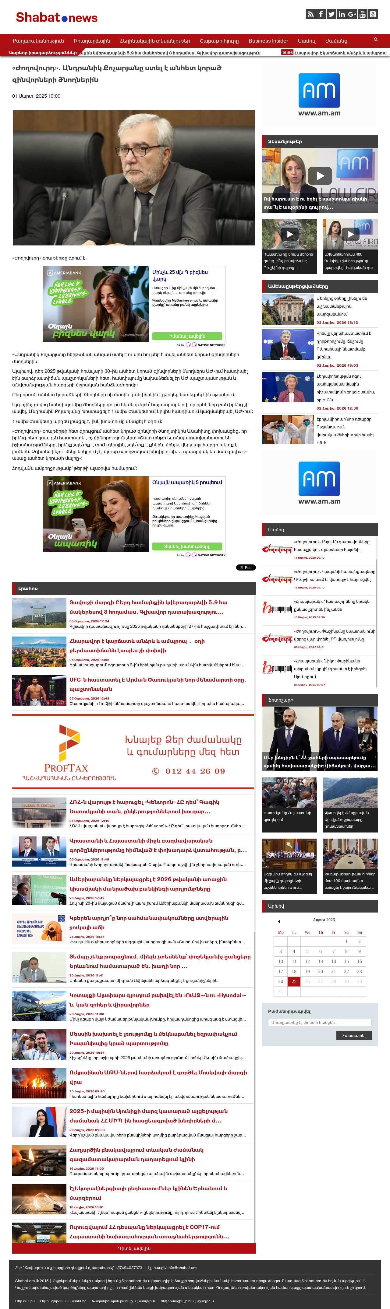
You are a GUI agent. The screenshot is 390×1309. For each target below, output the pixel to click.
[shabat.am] (58, 23)
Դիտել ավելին (134, 1248)
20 (320, 971)
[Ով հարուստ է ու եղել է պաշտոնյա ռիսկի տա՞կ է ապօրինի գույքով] (320, 180)
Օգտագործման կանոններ (63, 1301)
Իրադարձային (92, 40)
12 (307, 961)
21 (333, 971)
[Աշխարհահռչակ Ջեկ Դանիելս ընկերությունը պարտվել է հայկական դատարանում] (350, 234)
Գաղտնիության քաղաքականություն (123, 1301)
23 (359, 971)
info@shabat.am (182, 1267)
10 (280, 961)
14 (333, 961)
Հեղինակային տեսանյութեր (155, 40)
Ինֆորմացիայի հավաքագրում (187, 1301)
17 (280, 971)
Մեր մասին (25, 1301)
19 (307, 971)
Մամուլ (307, 40)
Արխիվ (276, 906)
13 (320, 961)
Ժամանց (336, 40)
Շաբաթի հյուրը (219, 40)
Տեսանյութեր (285, 141)
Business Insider (268, 40)
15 (346, 961)
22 (346, 971)
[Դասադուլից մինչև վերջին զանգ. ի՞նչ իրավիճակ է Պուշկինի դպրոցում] (289, 234)
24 (280, 981)
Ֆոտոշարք (280, 700)
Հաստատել (354, 1035)
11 (294, 961)
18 (294, 971)
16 (359, 961)
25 (294, 981)
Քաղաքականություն (38, 40)
